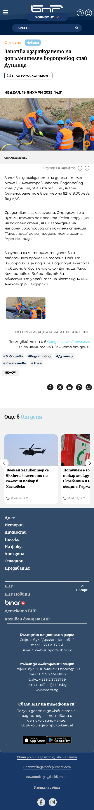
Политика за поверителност (47, 767)
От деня (12, 42)
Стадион (14, 560)
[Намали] (87, 168)
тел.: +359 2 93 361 (47, 645)
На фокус (14, 546)
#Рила (36, 363)
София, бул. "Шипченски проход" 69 (47, 669)
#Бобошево (13, 356)
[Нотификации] (80, 13)
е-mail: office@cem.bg (47, 685)
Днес (10, 517)
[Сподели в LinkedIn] (69, 387)
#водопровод (39, 356)
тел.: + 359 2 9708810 (47, 674)
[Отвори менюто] (5, 12)
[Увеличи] (80, 168)
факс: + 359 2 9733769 (47, 679)
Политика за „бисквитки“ (47, 777)
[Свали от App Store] (35, 740)
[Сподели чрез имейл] (88, 387)
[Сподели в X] (59, 387)
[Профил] (88, 13)
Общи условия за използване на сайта (47, 757)
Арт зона (14, 553)
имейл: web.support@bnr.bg (47, 650)
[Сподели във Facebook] (50, 387)
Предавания (17, 568)
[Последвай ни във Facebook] (41, 802)
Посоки (12, 539)
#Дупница (64, 356)
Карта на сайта (47, 787)
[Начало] (47, 8)
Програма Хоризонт (31, 76)
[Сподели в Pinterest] (79, 387)
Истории (14, 524)
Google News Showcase (68, 342)
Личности (16, 532)
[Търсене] (76, 27)
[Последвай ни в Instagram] (52, 802)
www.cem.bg (47, 690)
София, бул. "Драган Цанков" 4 (47, 640)
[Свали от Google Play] (59, 740)
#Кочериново (14, 363)
